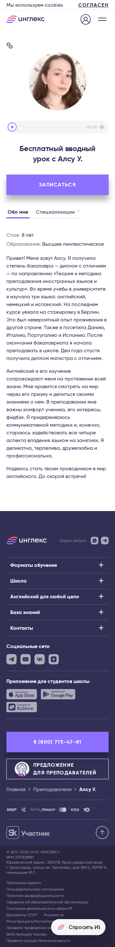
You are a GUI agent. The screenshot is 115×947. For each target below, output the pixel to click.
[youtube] (25, 659)
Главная (16, 789)
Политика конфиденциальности (35, 896)
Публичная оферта (23, 883)
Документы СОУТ (21, 915)
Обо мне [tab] (18, 212)
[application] (57, 127)
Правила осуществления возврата (38, 941)
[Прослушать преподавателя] (12, 127)
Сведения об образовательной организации (47, 902)
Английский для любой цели (44, 596)
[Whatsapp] (94, 540)
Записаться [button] (57, 184)
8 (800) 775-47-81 (58, 742)
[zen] (54, 659)
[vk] (39, 659)
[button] (102, 19)
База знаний (25, 612)
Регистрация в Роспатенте (30, 921)
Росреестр (54, 915)
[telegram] (11, 659)
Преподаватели (52, 789)
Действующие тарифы (26, 934)
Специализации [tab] (57, 212)
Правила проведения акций (32, 928)
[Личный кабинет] (85, 20)
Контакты (21, 628)
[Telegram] (105, 540)
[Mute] (103, 127)
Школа (18, 581)
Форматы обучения (33, 565)
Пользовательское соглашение (35, 889)
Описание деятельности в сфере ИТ (39, 908)
